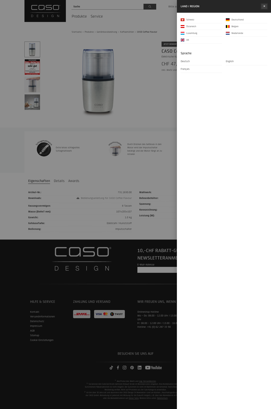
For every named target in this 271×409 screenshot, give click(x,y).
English (230, 61)
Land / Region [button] (190, 6)
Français (185, 68)
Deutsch (185, 61)
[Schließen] (264, 6)
